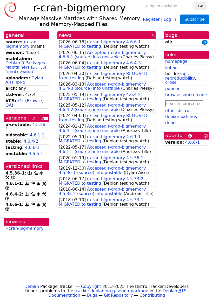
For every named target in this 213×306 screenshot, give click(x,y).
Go (200, 6)
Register (151, 19)
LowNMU (25, 72)
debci (170, 122)
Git (21, 100)
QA (8, 105)
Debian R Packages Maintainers (25, 65)
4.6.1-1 (37, 135)
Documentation (64, 295)
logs (184, 73)
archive (38, 67)
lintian (171, 67)
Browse (34, 100)
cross (170, 82)
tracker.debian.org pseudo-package (111, 290)
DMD (11, 72)
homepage (176, 61)
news (65, 35)
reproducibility (180, 78)
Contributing (152, 295)
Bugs (92, 295)
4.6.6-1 (32, 147)
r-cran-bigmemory (21, 44)
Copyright (91, 286)
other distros (178, 110)
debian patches (181, 116)
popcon (173, 88)
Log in (170, 19)
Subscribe (194, 19)
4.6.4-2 (31, 141)
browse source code (186, 94)
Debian (31, 286)
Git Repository (118, 295)
